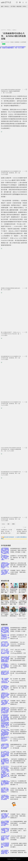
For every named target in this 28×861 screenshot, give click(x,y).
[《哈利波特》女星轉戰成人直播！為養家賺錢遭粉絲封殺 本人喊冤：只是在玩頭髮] (5, 761)
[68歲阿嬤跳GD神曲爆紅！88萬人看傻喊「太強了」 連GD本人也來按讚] (5, 831)
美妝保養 (19, 6)
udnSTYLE (3, 29)
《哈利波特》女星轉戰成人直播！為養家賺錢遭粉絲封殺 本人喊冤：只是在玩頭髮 (18, 760)
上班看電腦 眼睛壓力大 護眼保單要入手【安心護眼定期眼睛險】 (23, 602)
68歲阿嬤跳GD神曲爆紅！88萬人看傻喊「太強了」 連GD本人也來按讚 (18, 830)
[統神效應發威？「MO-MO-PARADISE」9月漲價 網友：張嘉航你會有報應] (5, 644)
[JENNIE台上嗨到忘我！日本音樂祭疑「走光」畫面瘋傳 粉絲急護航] (5, 838)
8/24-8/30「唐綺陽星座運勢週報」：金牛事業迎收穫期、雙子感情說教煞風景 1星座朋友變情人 (18, 659)
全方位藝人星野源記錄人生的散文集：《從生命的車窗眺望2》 (18, 673)
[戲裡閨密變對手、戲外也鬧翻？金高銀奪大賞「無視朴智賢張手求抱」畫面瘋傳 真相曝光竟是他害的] (5, 717)
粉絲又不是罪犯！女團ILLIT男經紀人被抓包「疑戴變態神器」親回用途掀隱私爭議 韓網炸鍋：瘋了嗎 (18, 732)
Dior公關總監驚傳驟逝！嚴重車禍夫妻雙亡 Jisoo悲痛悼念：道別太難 (18, 823)
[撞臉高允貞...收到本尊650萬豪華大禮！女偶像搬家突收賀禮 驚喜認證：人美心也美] (5, 565)
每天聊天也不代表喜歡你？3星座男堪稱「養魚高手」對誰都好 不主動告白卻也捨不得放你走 (18, 710)
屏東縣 (13, 523)
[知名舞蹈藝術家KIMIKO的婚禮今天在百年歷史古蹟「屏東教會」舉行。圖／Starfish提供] (14, 150)
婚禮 (8, 523)
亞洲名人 (15, 29)
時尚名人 (7, 6)
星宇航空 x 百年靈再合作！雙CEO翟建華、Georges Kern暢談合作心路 (18, 636)
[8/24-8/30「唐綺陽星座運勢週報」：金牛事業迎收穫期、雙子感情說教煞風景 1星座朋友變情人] (5, 659)
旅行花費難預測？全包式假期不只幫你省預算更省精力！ (22, 590)
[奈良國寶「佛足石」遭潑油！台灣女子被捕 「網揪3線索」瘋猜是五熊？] (5, 572)
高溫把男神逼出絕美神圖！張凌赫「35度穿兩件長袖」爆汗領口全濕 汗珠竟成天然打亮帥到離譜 (14, 590)
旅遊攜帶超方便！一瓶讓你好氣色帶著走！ (4, 614)
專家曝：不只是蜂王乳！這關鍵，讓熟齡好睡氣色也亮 (4, 590)
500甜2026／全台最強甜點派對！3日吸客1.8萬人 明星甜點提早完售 (18, 665)
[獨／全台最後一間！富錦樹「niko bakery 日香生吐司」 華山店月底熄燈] (5, 681)
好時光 (24, 6)
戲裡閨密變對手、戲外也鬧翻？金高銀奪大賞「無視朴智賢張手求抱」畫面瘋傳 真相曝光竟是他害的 (18, 717)
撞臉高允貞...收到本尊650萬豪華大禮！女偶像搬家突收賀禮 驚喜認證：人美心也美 (18, 564)
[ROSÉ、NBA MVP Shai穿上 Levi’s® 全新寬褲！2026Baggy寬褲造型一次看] (5, 651)
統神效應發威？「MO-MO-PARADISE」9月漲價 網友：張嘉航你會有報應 (18, 644)
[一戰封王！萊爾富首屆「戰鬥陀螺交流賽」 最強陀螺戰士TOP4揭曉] (5, 776)
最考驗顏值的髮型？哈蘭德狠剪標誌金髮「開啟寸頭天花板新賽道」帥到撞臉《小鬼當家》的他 (18, 551)
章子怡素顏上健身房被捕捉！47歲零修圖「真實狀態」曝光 (18, 851)
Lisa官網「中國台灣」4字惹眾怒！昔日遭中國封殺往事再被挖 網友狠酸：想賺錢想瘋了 (18, 753)
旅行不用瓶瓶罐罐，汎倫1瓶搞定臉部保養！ (5, 602)
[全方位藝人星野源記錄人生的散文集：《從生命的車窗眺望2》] (5, 673)
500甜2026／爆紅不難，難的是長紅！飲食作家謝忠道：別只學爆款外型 (18, 790)
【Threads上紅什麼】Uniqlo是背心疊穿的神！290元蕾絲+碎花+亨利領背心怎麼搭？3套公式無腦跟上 (18, 768)
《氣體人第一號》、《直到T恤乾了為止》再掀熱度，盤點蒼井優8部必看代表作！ (23, 614)
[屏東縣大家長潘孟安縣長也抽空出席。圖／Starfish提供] (14, 267)
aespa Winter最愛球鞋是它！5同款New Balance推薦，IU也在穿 (17, 739)
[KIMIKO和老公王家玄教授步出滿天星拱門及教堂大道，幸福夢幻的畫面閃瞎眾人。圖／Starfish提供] (14, 67)
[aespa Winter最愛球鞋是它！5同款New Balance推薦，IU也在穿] (5, 739)
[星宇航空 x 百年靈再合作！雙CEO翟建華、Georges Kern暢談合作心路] (5, 637)
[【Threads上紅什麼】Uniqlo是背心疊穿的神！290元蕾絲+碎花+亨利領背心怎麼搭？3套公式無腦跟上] (5, 768)
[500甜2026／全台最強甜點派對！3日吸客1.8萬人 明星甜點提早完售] (5, 666)
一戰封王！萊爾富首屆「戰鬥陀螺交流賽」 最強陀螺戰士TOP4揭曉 (18, 775)
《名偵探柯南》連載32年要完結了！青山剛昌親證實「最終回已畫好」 (18, 845)
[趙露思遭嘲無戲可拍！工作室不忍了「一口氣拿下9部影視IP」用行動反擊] (5, 746)
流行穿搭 (13, 6)
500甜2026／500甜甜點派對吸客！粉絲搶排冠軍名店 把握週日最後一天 (18, 782)
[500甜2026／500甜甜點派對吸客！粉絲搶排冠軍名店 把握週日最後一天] (5, 783)
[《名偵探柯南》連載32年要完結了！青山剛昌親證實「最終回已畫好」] (5, 845)
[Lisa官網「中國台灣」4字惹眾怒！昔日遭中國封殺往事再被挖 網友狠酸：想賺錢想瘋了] (5, 754)
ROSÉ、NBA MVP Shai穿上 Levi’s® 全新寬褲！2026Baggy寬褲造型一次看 (18, 651)
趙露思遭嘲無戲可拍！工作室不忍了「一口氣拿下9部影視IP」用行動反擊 (18, 746)
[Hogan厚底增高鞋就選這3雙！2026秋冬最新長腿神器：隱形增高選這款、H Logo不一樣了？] (5, 724)
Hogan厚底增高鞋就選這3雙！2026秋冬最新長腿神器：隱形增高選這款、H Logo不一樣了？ (18, 725)
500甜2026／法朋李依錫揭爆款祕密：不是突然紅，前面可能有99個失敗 (18, 797)
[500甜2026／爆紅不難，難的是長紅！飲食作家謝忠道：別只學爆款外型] (5, 790)
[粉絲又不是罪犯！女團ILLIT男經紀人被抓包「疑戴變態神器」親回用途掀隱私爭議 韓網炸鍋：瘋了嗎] (5, 732)
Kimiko (3, 523)
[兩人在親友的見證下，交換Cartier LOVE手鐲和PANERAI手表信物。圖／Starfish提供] (14, 311)
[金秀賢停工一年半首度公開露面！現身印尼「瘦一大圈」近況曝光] (5, 558)
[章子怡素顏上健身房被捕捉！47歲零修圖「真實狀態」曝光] (5, 853)
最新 (2, 6)
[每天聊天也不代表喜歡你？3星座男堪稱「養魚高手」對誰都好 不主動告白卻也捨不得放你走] (5, 710)
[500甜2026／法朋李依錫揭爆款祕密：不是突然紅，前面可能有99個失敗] (5, 797)
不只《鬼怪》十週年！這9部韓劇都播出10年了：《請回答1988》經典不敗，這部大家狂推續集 (14, 614)
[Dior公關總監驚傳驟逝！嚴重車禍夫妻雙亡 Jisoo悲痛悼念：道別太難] (5, 823)
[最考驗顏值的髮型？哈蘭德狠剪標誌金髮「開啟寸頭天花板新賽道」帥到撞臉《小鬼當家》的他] (5, 550)
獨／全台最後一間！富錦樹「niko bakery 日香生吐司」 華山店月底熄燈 (18, 680)
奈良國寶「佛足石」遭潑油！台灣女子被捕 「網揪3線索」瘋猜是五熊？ (18, 572)
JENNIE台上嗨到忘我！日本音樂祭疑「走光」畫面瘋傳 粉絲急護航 (18, 837)
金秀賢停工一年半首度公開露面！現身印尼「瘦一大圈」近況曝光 (18, 557)
